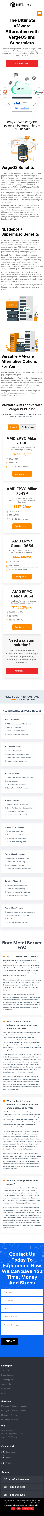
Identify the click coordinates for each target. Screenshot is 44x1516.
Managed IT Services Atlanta (13, 1410)
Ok (13, 1509)
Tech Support (7, 1379)
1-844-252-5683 (16, 1487)
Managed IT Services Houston (14, 1406)
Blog (3, 1393)
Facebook (10, 1452)
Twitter (9, 1463)
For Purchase (28, 427)
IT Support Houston (9, 1420)
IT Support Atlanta (9, 1415)
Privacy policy (28, 1509)
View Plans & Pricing (22, 63)
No (19, 1509)
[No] (41, 1507)
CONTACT (13, 699)
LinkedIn (10, 1457)
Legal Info (5, 1389)
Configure (19, 474)
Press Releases (7, 1375)
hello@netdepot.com (19, 1479)
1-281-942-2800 (16, 1495)
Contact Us (19, 671)
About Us (5, 1370)
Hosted (13, 427)
